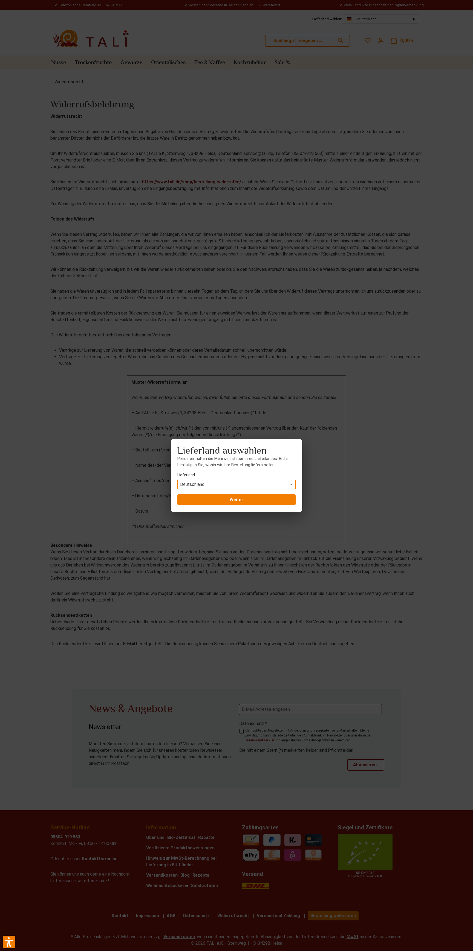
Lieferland (186, 475)
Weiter (236, 499)
